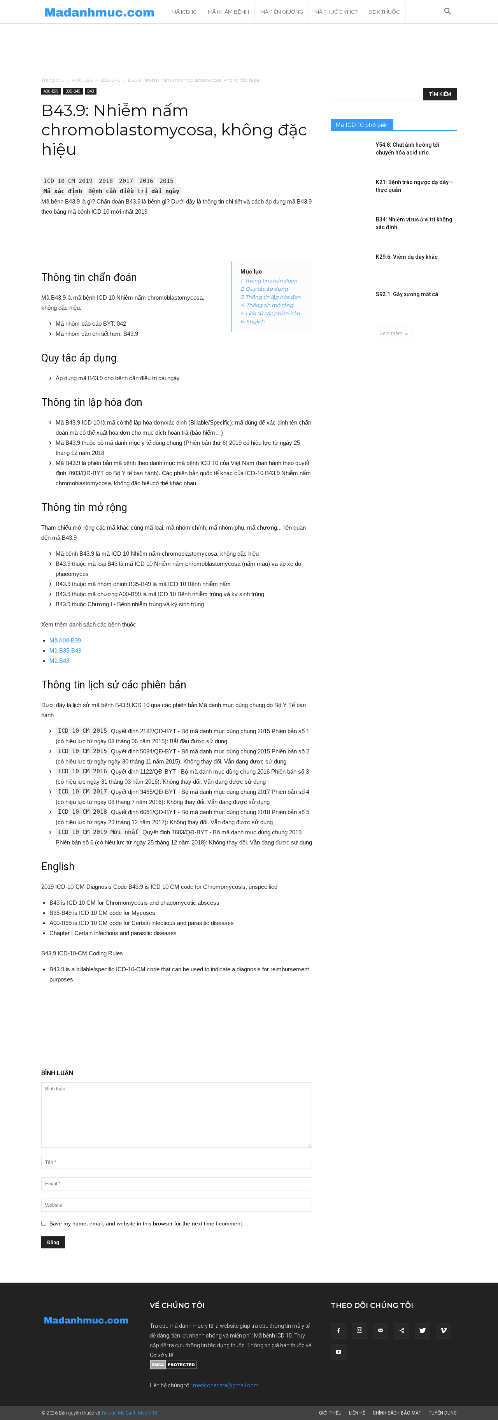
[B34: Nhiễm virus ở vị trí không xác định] (350, 229)
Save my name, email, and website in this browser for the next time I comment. (146, 1223)
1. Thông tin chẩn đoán (268, 280)
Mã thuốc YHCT (336, 12)
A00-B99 (82, 80)
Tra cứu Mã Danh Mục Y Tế (129, 1413)
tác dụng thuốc (226, 1345)
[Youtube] (338, 1352)
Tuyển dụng (443, 1413)
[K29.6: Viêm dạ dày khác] (350, 266)
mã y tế (301, 1326)
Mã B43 (59, 660)
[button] (447, 12)
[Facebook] (338, 1331)
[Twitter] (422, 1331)
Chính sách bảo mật (397, 1413)
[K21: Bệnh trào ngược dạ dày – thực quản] (350, 191)
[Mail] (380, 1331)
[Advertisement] (249, 50)
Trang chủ (53, 80)
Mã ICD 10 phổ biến (362, 124)
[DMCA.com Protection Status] (173, 1367)
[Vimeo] (443, 1331)
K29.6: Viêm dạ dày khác (407, 257)
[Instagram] (359, 1331)
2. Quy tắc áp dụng (264, 289)
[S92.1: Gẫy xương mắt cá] (350, 304)
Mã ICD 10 (184, 12)
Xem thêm (391, 333)
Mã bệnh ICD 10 (273, 1335)
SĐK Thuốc (384, 12)
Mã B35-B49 (65, 650)
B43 (90, 91)
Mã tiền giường (281, 12)
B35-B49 (111, 80)
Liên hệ (357, 1413)
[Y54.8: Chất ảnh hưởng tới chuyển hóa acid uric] (350, 154)
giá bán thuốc (288, 1345)
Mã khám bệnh (228, 12)
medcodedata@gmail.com (226, 1385)
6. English (252, 321)
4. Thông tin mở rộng (266, 305)
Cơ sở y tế (161, 1355)
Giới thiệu (330, 1413)
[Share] (401, 1331)
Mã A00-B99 (65, 640)
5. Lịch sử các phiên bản (270, 313)
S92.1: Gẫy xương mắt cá (407, 294)
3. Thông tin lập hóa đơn (270, 297)
